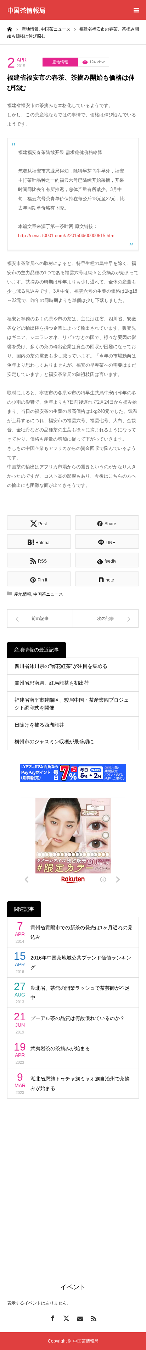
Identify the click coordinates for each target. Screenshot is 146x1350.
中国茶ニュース (48, 594)
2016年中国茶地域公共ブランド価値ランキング (80, 962)
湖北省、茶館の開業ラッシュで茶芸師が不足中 (80, 992)
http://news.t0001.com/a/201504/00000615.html (67, 235)
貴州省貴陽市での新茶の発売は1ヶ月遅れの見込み (81, 932)
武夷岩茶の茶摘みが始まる (60, 1048)
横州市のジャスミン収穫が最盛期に (54, 741)
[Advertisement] (73, 1185)
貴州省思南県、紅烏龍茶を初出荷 (52, 683)
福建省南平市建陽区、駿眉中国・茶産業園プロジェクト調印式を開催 (72, 704)
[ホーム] (9, 29)
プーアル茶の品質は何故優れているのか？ (77, 1018)
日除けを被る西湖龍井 (39, 725)
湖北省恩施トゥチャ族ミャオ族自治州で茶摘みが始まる (80, 1083)
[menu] (136, 10)
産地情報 (60, 62)
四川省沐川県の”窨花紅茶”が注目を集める (61, 666)
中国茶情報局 (26, 10)
